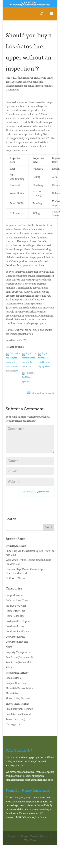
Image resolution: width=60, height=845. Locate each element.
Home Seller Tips (15, 615)
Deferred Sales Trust (17, 600)
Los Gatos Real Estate (17, 631)
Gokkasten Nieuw (15, 578)
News (9, 646)
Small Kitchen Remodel (40, 85)
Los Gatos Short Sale (17, 641)
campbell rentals (14, 595)
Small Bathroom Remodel (20, 708)
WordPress (30, 840)
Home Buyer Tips (28, 77)
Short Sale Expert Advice (19, 688)
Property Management (18, 652)
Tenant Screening (15, 719)
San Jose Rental (14, 677)
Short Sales (12, 693)
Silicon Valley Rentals (17, 703)
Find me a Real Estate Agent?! (28, 377)
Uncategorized (13, 724)
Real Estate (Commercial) (19, 657)
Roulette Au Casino (16, 545)
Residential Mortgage (17, 672)
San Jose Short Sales (16, 683)
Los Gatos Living (15, 626)
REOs (9, 667)
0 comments (12, 89)
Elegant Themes (29, 836)
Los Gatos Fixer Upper (24, 81)
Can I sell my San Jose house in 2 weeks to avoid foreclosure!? (12, 362)
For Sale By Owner (16, 605)
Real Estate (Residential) (18, 662)
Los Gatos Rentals (15, 636)
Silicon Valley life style (18, 698)
